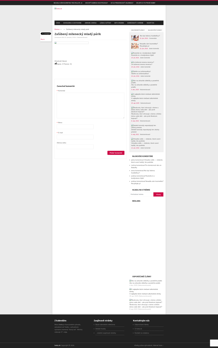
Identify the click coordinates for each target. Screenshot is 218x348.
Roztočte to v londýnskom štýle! (142, 55)
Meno (59, 123)
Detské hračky (100, 329)
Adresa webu (61, 143)
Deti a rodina (119, 23)
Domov (57, 29)
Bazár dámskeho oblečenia (105, 324)
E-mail (60, 133)
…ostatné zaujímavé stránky (105, 333)
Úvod (58, 23)
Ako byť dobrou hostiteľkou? (96, 3)
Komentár (61, 91)
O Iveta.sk (138, 329)
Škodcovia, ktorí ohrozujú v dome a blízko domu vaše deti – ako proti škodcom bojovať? (146, 116)
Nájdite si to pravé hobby (145, 3)
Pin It (42, 39)
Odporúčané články (142, 324)
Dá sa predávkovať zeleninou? (122, 3)
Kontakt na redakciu (142, 333)
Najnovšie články (155, 30)
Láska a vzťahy (105, 23)
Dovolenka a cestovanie (72, 23)
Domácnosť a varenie (135, 23)
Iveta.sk (57, 345)
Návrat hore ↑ (158, 345)
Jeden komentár (154, 48)
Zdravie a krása (91, 23)
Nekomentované (145, 89)
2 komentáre (153, 38)
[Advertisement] (122, 12)
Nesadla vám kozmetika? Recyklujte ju (68, 3)
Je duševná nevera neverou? (141, 64)
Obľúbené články (138, 30)
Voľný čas (150, 23)
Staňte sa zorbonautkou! (140, 73)
